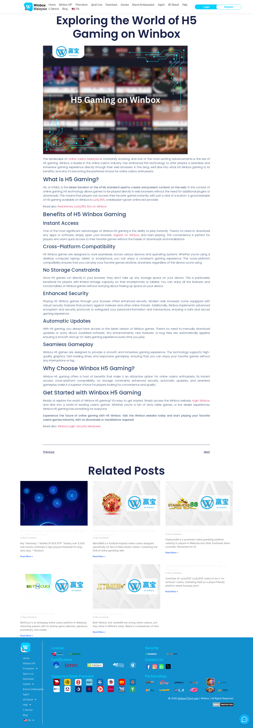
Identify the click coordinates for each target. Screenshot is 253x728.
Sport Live (96, 4)
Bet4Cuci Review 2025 (37, 614)
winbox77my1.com (188, 698)
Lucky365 (98, 200)
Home (52, 4)
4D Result (173, 4)
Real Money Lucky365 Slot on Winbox (82, 206)
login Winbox (200, 401)
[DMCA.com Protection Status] (223, 705)
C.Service (54, 9)
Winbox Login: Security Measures (79, 426)
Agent (161, 4)
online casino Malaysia (83, 159)
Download (111, 4)
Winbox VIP (65, 4)
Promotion (82, 4)
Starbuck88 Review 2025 (184, 531)
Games (125, 4)
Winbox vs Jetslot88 (108, 614)
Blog (64, 9)
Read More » (26, 556)
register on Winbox (126, 235)
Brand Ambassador (143, 4)
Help (184, 4)
